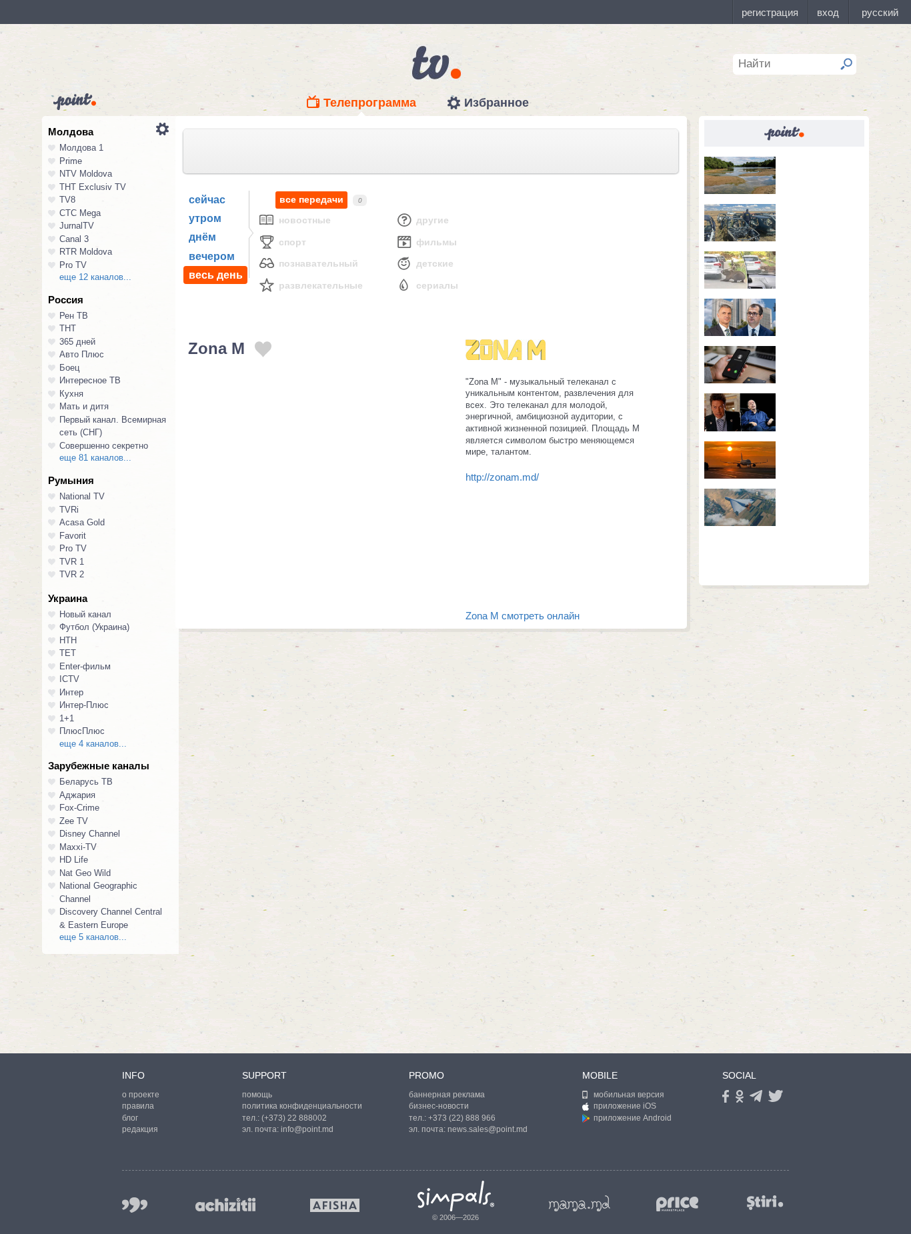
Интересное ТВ (90, 380)
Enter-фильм (85, 666)
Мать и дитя (84, 406)
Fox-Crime (79, 808)
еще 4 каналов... (93, 744)
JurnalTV (76, 226)
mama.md (579, 1203)
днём (202, 237)
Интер (71, 692)
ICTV (69, 679)
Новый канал (85, 614)
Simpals (455, 1196)
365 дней (77, 342)
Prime (70, 161)
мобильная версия (629, 1094)
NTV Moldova (85, 174)
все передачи (311, 199)
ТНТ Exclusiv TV (92, 187)
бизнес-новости (439, 1106)
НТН (68, 640)
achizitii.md (225, 1204)
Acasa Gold (82, 522)
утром (205, 218)
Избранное (496, 102)
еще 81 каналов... (95, 458)
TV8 (67, 200)
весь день (216, 275)
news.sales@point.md (487, 1129)
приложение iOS (625, 1106)
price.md (677, 1204)
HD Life (73, 860)
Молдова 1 (81, 148)
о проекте (140, 1094)
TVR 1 (71, 562)
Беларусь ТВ (86, 782)
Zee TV (73, 821)
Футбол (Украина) (94, 627)
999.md (134, 1205)
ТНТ (67, 328)
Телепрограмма (369, 102)
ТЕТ (67, 653)
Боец (69, 368)
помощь (257, 1094)
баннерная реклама (447, 1094)
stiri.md (765, 1202)
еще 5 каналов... (93, 937)
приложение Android (633, 1118)
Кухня (71, 394)
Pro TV (73, 265)
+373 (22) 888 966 (462, 1118)
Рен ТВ (73, 316)
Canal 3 (74, 239)
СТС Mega (80, 213)
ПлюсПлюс (82, 731)
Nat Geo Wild (85, 873)
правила (138, 1106)
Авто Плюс (81, 354)
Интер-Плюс (84, 705)
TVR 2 (71, 574)
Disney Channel (89, 834)
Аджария (77, 795)
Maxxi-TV (78, 847)
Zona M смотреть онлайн (523, 615)
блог (130, 1118)
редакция (140, 1129)
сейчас (207, 199)
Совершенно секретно (103, 446)
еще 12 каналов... (95, 277)
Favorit (72, 536)
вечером (212, 256)
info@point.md (307, 1129)
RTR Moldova (85, 252)
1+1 (66, 718)
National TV (82, 496)
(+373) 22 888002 (294, 1118)
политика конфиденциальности (302, 1106)
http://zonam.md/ (502, 477)
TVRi (69, 510)
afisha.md (334, 1205)
